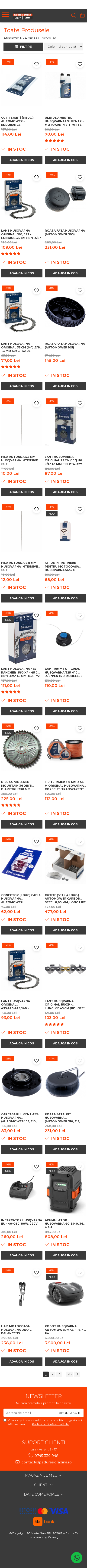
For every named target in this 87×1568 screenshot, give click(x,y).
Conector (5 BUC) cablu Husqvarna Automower (21, 898)
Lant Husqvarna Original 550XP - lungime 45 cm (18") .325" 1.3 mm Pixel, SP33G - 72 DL (65, 1004)
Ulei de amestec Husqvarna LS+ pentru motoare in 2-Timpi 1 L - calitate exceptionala (64, 121)
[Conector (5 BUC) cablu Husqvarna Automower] (21, 863)
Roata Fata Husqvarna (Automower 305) (65, 232)
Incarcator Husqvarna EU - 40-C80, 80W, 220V (21, 1222)
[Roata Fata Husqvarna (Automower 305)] (65, 199)
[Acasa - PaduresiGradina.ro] (30, 15)
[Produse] (6, 15)
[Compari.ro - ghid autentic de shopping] (43, 1554)
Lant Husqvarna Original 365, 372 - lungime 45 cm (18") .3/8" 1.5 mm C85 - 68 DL (21, 234)
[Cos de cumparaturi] (82, 15)
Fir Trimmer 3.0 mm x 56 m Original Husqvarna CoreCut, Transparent (64, 785)
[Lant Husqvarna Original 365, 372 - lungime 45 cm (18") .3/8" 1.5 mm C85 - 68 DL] (21, 199)
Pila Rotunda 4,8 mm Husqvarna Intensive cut (19, 566)
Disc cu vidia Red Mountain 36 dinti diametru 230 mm (16, 785)
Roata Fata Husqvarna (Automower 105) (65, 345)
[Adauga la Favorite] (36, 64)
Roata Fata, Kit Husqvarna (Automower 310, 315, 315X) (62, 1117)
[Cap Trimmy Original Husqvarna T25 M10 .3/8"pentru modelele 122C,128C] (65, 637)
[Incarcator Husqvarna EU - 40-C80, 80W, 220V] (21, 1188)
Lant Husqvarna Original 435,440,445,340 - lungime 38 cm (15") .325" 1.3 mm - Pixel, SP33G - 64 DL (21, 1004)
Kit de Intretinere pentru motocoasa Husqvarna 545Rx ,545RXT (62, 566)
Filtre (25, 47)
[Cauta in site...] (73, 15)
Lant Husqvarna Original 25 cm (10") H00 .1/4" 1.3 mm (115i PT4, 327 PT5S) (64, 460)
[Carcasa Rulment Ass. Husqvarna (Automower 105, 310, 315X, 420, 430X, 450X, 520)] (21, 1082)
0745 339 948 (46, 1455)
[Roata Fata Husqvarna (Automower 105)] (65, 312)
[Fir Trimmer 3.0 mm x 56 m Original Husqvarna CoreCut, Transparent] (65, 750)
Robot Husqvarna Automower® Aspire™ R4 (64, 1329)
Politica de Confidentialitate (50, 1424)
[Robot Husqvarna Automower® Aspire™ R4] (65, 1294)
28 (70, 1374)
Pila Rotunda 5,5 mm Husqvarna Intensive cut (19, 460)
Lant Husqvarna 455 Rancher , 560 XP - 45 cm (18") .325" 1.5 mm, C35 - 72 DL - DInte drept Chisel (20, 672)
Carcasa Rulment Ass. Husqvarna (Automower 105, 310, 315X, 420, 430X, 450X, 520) (21, 1117)
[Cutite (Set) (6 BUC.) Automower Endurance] (21, 86)
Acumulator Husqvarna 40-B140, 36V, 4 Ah (65, 1223)
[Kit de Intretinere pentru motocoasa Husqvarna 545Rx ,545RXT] (65, 531)
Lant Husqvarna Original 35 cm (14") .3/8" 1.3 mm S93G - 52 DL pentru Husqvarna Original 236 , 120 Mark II (21, 347)
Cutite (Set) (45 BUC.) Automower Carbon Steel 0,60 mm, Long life (65, 898)
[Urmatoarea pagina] (77, 1374)
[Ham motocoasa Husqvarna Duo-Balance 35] (21, 1294)
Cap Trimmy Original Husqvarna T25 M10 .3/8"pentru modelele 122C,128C (63, 672)
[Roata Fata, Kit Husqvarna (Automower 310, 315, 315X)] (65, 1082)
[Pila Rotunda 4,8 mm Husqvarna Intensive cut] (21, 531)
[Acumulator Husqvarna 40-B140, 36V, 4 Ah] (65, 1188)
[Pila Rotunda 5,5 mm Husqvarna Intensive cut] (21, 425)
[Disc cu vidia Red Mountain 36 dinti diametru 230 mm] (21, 750)
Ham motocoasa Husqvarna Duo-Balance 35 (15, 1329)
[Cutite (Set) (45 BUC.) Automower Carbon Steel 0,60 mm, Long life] (65, 863)
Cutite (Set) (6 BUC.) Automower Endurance (17, 121)
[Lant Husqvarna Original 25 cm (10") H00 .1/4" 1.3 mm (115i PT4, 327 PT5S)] (65, 425)
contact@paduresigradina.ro (46, 1462)
